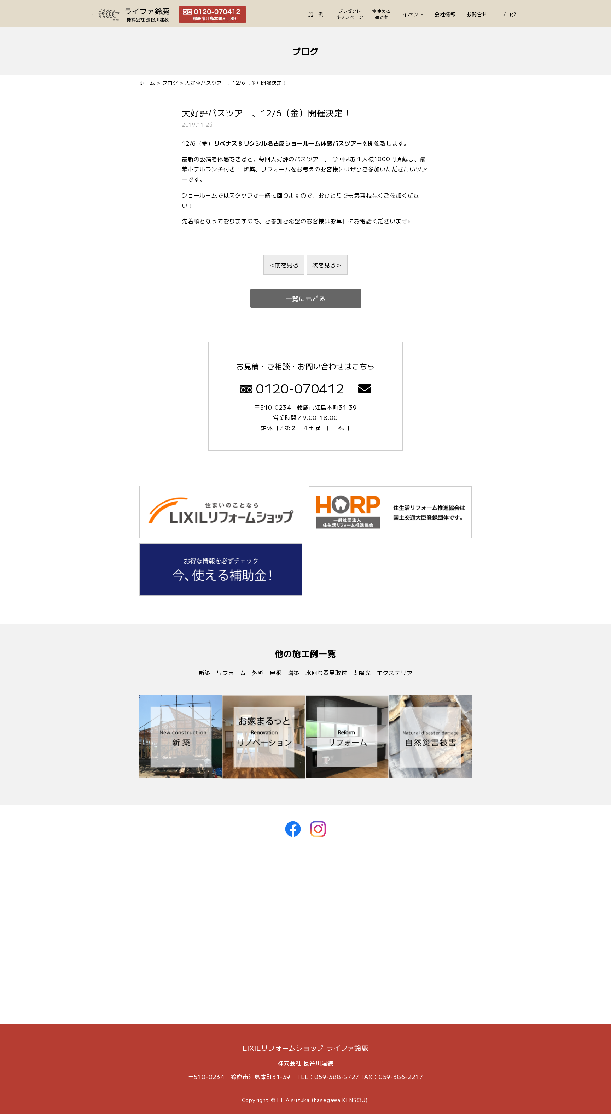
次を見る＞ (327, 264)
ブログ (509, 14)
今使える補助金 (381, 14)
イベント (413, 14)
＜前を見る (284, 264)
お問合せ (476, 14)
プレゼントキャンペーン (349, 14)
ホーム (147, 82)
